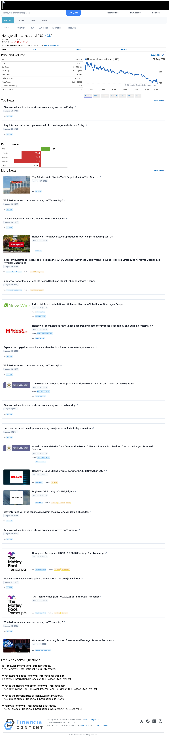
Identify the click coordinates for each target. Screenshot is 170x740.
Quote (33, 49)
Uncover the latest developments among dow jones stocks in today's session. (48, 428)
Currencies (43, 28)
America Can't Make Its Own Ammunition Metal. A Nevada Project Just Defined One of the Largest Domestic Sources (93, 448)
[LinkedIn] (154, 724)
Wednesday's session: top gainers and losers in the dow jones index (43, 578)
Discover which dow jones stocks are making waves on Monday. (40, 405)
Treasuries (71, 28)
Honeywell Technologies (44, 333)
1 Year (122, 96)
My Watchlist (135, 12)
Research (125, 49)
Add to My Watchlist (51, 45)
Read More (158, 170)
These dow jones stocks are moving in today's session (35, 218)
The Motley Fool (40, 569)
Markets (7, 20)
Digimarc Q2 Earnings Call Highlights (54, 491)
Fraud (68, 502)
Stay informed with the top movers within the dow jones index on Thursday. (47, 512)
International (57, 28)
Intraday (88, 96)
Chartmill (9, 116)
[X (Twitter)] (141, 724)
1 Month (105, 96)
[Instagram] (160, 724)
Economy (54, 482)
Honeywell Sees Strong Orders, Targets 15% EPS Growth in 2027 (69, 470)
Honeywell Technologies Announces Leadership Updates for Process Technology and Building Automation (92, 325)
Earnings (54, 502)
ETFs (33, 20)
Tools (44, 20)
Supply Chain (66, 569)
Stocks (21, 20)
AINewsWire (41, 312)
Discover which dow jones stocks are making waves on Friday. (39, 107)
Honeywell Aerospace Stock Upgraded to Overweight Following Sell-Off (74, 236)
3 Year (130, 96)
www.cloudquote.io (91, 720)
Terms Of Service (102, 725)
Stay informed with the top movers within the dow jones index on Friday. (45, 125)
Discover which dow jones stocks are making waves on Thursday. (41, 530)
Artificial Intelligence (37, 272)
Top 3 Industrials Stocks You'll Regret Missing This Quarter (66, 177)
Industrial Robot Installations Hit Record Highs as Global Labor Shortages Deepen (49, 281)
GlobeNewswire (40, 316)
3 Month (114, 96)
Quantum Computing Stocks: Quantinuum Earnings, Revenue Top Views (74, 640)
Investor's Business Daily (43, 650)
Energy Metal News (43, 391)
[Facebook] (148, 724)
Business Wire (39, 338)
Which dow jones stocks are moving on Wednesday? (34, 200)
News (32, 28)
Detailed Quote (157, 55)
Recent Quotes (113, 12)
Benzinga (38, 191)
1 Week (96, 96)
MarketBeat (39, 482)
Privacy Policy (85, 725)
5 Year (138, 96)
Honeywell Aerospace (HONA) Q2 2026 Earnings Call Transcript (69, 553)
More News (158, 100)
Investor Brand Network (14, 272)
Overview (21, 28)
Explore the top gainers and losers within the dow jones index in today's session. (50, 347)
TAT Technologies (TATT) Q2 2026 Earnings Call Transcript (67, 596)
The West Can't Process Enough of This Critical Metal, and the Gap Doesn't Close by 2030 (83, 383)
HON (47, 35)
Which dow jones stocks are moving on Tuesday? (32, 365)
